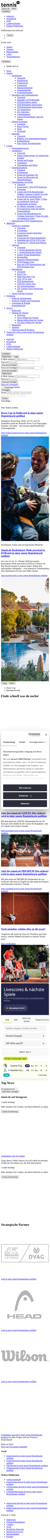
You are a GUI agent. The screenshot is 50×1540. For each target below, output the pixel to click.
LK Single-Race (24, 109)
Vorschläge (5, 401)
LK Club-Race (23, 112)
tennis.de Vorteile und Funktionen (26, 301)
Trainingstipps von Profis (22, 182)
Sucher (5, 398)
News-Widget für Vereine (28, 318)
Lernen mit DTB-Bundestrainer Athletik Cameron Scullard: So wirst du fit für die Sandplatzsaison (32, 194)
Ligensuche (22, 85)
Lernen (9, 146)
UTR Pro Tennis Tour (26, 284)
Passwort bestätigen (9, 368)
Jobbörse (15, 327)
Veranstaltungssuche (20, 148)
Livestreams (22, 230)
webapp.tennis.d (13, 1479)
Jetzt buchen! (24, 575)
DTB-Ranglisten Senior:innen (29, 107)
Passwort (5, 362)
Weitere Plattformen (14, 26)
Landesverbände (13, 23)
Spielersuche (22, 80)
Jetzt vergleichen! (8, 943)
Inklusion (16, 134)
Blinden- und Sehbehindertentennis (32, 138)
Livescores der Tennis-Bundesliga (31, 238)
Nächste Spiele (26, 1020)
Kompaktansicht (8, 1089)
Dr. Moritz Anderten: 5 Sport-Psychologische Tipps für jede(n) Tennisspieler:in (31, 208)
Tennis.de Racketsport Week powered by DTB (23, 553)
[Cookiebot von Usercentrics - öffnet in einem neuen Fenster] (29, 734)
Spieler (9, 47)
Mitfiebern (10, 223)
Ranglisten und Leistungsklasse (25, 95)
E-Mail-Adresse (7, 359)
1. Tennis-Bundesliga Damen (29, 252)
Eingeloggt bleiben (12, 387)
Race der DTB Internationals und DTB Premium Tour (31, 265)
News (8, 71)
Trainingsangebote (19, 167)
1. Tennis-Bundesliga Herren (29, 250)
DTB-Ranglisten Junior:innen (29, 105)
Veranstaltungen (13, 57)
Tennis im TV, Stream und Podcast (31, 243)
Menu (14, 9)
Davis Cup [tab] (10, 688)
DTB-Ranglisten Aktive (27, 102)
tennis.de (10, 16)
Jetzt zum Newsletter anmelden (14, 1447)
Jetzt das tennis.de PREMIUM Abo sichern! (25, 872)
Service (9, 308)
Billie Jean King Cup (26, 276)
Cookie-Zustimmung (10, 1112)
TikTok (27, 1465)
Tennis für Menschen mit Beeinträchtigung (27, 178)
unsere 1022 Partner (21, 759)
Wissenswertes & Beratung (23, 330)
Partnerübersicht (18, 305)
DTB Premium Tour (25, 262)
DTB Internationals (25, 281)
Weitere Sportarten (19, 121)
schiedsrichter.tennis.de (24, 1493)
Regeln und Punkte (25, 160)
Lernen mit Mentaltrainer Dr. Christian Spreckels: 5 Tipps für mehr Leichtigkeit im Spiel (32, 216)
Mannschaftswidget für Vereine (30, 320)
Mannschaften (12, 52)
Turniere (9, 49)
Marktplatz (16, 325)
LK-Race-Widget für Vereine (29, 322)
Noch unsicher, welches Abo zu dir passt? (23, 929)
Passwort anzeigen (9, 365)
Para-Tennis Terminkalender (29, 143)
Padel (19, 129)
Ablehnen (25, 803)
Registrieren (6, 357)
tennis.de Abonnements (21, 298)
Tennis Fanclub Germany (22, 293)
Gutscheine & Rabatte (21, 303)
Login (16, 357)
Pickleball (21, 131)
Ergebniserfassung (25, 92)
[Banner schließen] (46, 735)
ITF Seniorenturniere (26, 286)
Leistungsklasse (23, 114)
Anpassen (23, 795)
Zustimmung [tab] (9, 742)
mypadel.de (11, 18)
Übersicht (21, 78)
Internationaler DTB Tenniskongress (27, 221)
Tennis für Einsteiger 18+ (27, 175)
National (15, 245)
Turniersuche (22, 83)
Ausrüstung (22, 163)
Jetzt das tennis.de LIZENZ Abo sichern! (24, 814)
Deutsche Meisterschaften (28, 259)
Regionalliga (22, 257)
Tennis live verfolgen (20, 226)
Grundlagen (17, 151)
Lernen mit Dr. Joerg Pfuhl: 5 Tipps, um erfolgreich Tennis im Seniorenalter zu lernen (32, 201)
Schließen (6, 11)
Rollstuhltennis (23, 141)
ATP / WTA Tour (24, 279)
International (17, 269)
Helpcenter (16, 310)
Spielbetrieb (17, 75)
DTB (8, 21)
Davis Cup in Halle (22, 414)
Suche (9, 35)
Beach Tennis (23, 126)
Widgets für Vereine (20, 313)
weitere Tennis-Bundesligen (29, 255)
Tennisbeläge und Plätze (27, 165)
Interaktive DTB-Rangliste (28, 100)
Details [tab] (22, 742)
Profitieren (10, 296)
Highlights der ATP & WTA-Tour (31, 240)
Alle (16, 1019)
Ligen (8, 54)
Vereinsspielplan (24, 90)
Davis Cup (21, 274)
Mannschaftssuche (25, 88)
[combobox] (19, 392)
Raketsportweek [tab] (13, 690)
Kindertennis (22, 172)
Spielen (9, 73)
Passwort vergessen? (9, 384)
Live (7, 1019)
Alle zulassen (25, 788)
